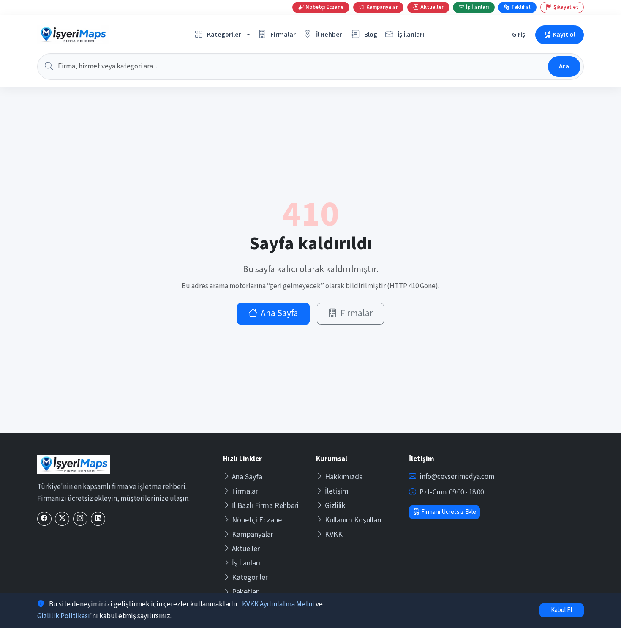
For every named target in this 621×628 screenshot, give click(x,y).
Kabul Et (562, 610)
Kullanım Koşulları (353, 520)
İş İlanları (246, 563)
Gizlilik (335, 505)
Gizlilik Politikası (63, 616)
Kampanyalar (252, 534)
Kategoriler (250, 577)
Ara (564, 66)
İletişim (337, 491)
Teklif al (521, 7)
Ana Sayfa (279, 313)
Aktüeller (246, 548)
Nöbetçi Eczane (257, 520)
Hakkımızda (344, 477)
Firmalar (356, 313)
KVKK (334, 534)
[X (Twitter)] (62, 519)
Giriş (518, 34)
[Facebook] (44, 519)
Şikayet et (565, 7)
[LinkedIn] (98, 519)
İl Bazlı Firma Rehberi (265, 505)
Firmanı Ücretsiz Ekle (448, 512)
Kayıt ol (564, 34)
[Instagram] (80, 519)
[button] (222, 35)
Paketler (245, 592)
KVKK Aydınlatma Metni (278, 604)
